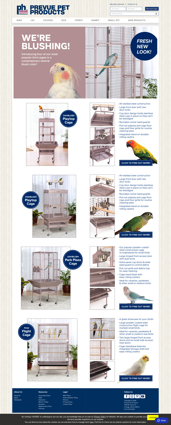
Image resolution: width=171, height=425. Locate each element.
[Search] (156, 14)
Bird (19, 20)
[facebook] (126, 396)
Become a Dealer (117, 4)
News (16, 398)
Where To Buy (43, 402)
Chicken (48, 20)
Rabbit (95, 20)
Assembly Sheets (44, 395)
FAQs (40, 398)
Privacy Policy (67, 402)
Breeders (42, 404)
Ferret (79, 20)
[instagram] (131, 396)
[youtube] (142, 396)
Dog (63, 20)
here (92, 422)
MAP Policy (67, 395)
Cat (33, 20)
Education (42, 400)
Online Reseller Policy (70, 398)
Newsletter (18, 400)
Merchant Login (151, 9)
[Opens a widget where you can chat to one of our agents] (161, 420)
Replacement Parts (45, 406)
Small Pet (114, 20)
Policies (65, 400)
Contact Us (132, 4)
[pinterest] (137, 396)
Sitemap (41, 408)
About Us (17, 395)
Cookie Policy (67, 404)
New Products (137, 20)
